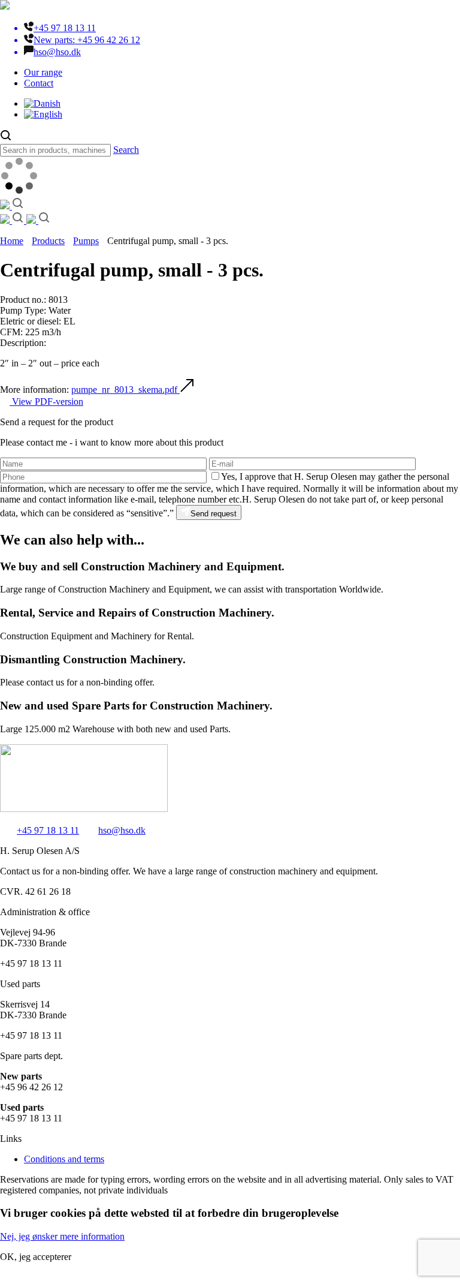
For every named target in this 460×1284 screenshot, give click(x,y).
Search (126, 150)
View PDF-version (46, 401)
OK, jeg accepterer (35, 1257)
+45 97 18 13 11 (48, 830)
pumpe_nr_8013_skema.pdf (125, 389)
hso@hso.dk (122, 830)
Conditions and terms (64, 1159)
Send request (213, 513)
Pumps (86, 241)
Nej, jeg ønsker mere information (62, 1236)
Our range (43, 72)
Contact (38, 83)
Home (11, 241)
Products (48, 241)
